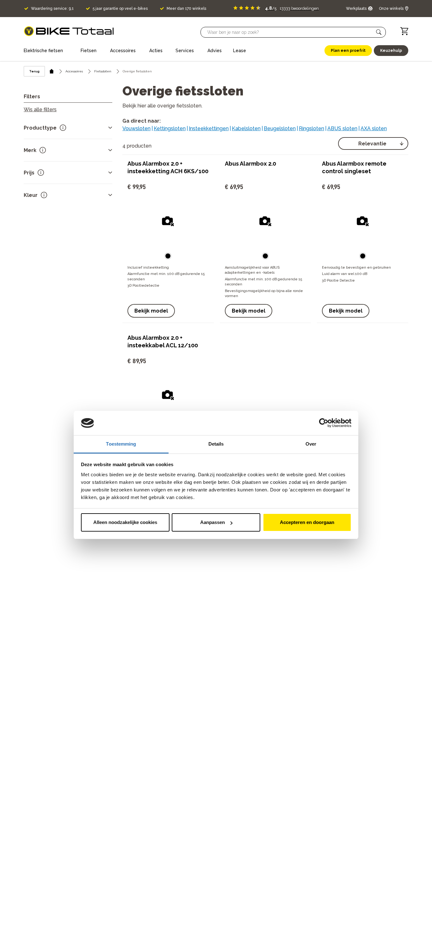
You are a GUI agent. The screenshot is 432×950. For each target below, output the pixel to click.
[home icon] (51, 71)
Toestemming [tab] (121, 444)
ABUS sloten (342, 128)
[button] (379, 32)
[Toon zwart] (167, 256)
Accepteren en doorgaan (307, 522)
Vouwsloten (136, 128)
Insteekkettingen (209, 128)
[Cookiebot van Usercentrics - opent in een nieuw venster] (323, 423)
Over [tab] (310, 444)
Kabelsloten (246, 128)
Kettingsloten (170, 128)
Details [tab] (216, 444)
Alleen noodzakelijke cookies (125, 522)
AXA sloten (374, 128)
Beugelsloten (280, 128)
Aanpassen (212, 522)
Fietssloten (102, 71)
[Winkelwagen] (404, 31)
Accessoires (74, 71)
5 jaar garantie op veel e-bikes (120, 8)
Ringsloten (311, 128)
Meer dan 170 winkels (186, 8)
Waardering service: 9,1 (52, 8)
